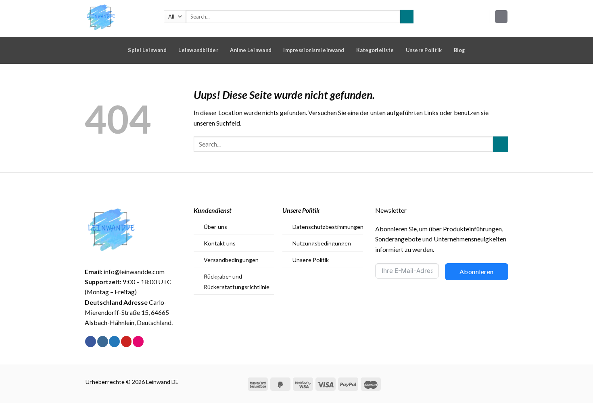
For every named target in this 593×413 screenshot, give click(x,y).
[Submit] (406, 16)
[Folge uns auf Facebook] (90, 341)
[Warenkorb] (501, 16)
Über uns (215, 226)
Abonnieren (476, 271)
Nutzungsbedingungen (321, 243)
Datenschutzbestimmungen (327, 226)
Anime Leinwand (250, 50)
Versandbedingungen (231, 259)
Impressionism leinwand (313, 50)
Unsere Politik (424, 50)
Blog (459, 50)
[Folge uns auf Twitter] (114, 341)
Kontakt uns (220, 243)
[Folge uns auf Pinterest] (126, 341)
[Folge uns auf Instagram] (102, 341)
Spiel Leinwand (147, 50)
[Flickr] (138, 341)
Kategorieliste (375, 50)
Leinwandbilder (198, 50)
